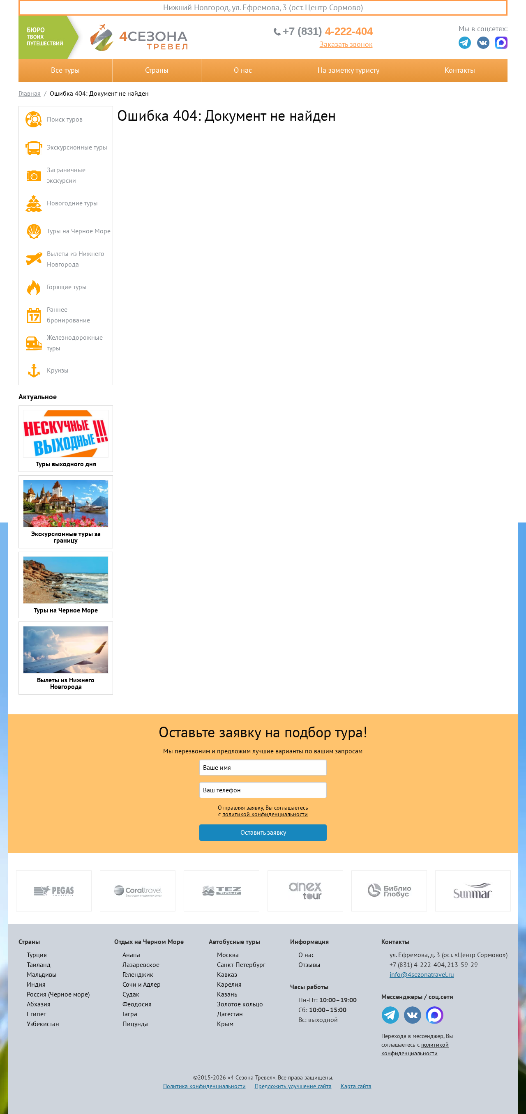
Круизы (58, 370)
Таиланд (39, 965)
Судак (130, 994)
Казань (227, 994)
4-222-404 (328, 31)
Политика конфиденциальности (204, 1086)
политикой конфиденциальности (265, 814)
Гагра (129, 1014)
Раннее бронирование (68, 315)
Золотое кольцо (240, 1004)
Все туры (65, 70)
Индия (36, 984)
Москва (228, 955)
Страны (156, 70)
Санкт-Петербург (241, 965)
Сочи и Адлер (141, 984)
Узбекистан (43, 1024)
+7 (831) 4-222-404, (418, 965)
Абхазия (39, 1004)
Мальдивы (42, 974)
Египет (36, 1014)
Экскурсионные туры (77, 147)
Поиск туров (65, 119)
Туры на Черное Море (79, 231)
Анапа (131, 955)
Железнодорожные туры (75, 343)
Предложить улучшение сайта (293, 1086)
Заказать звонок (346, 44)
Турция (37, 955)
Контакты (460, 70)
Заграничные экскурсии (66, 175)
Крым (225, 1024)
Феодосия (137, 1004)
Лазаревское (140, 965)
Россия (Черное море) (58, 994)
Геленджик (137, 974)
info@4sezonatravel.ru (422, 974)
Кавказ (227, 974)
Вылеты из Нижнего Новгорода (75, 259)
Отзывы (309, 965)
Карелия (229, 984)
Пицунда (135, 1024)
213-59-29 (462, 965)
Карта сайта (356, 1086)
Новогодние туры (72, 203)
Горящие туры (67, 287)
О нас (243, 70)
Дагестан (230, 1014)
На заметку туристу (348, 70)
